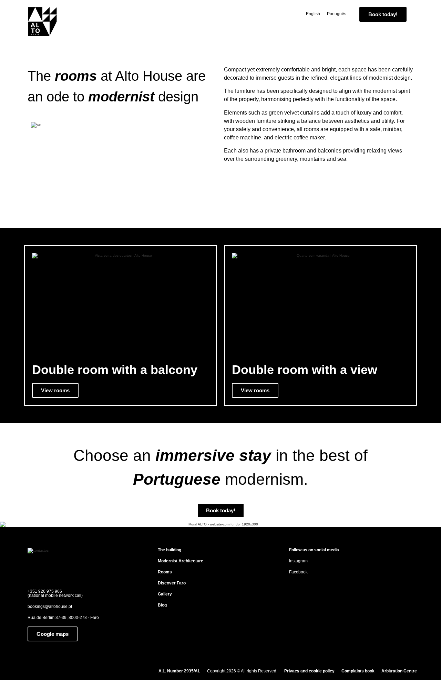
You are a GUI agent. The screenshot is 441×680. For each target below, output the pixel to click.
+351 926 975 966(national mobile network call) (55, 593)
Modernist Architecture (180, 561)
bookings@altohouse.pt (50, 606)
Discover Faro (172, 583)
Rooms (165, 572)
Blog (162, 605)
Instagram (298, 561)
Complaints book (358, 671)
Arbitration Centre (399, 671)
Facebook (298, 572)
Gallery (165, 594)
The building (169, 550)
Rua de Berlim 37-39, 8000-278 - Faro (63, 617)
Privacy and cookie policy (309, 671)
